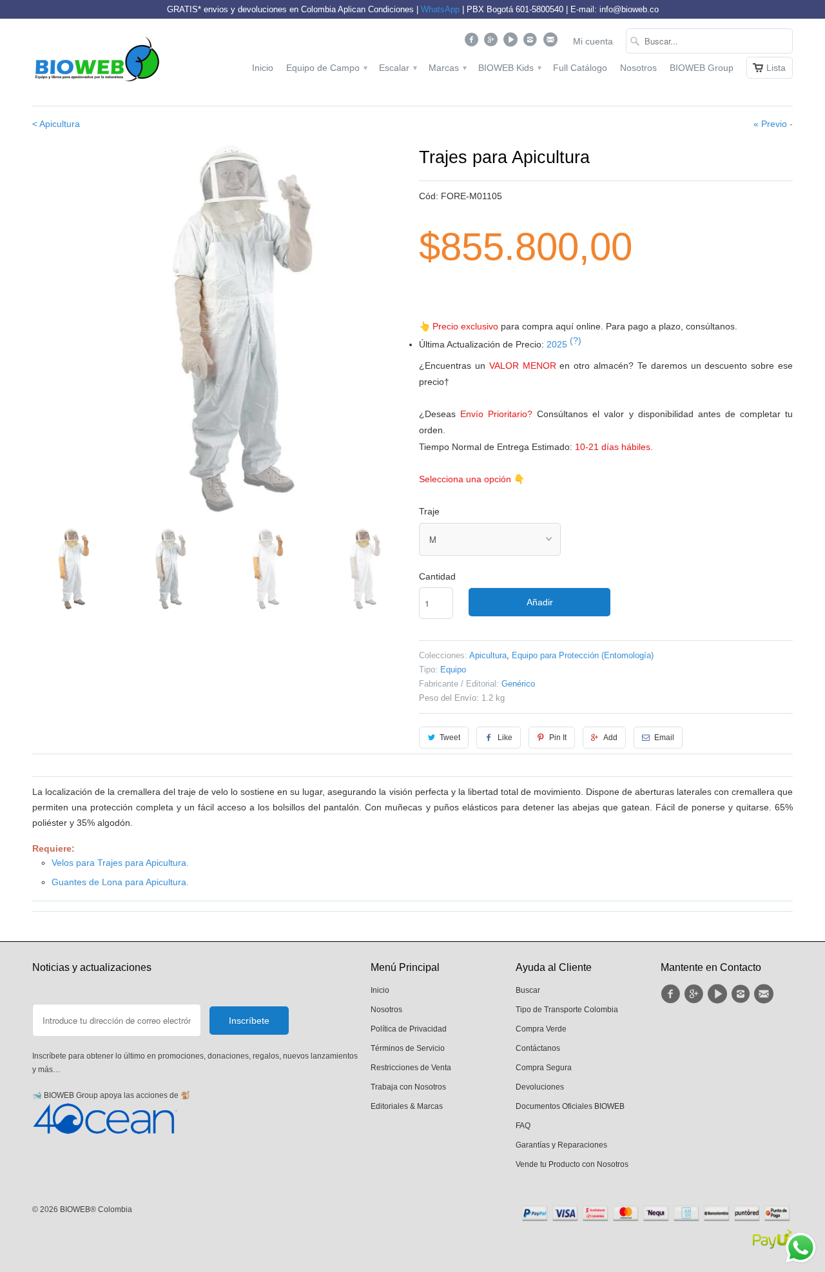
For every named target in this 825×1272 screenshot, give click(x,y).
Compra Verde (541, 1028)
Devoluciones (540, 1086)
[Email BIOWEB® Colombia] (551, 42)
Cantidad (437, 576)
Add (610, 737)
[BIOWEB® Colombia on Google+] (492, 42)
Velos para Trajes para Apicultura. (120, 862)
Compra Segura (544, 1067)
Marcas (447, 68)
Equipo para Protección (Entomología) (583, 655)
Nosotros (638, 68)
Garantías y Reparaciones (561, 1145)
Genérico (518, 684)
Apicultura (488, 655)
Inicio (262, 68)
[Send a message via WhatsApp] (801, 1248)
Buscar (528, 990)
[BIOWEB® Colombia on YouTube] (512, 42)
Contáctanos (538, 1048)
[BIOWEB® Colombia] (96, 62)
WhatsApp (440, 9)
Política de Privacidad (409, 1028)
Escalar (397, 68)
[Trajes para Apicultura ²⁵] (219, 331)
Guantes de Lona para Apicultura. (120, 882)
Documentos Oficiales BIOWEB (570, 1106)
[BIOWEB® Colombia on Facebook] (472, 42)
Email (664, 737)
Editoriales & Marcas (407, 1106)
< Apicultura (56, 124)
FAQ (523, 1125)
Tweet (450, 737)
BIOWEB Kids (509, 68)
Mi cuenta (593, 41)
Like (505, 737)
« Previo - (773, 124)
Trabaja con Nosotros (408, 1086)
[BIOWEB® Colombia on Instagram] (532, 42)
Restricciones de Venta (411, 1067)
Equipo (453, 669)
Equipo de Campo (326, 68)
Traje (429, 511)
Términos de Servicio (408, 1048)
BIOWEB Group (701, 68)
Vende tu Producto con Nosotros (572, 1164)
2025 (564, 344)
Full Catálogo (580, 68)
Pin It (558, 737)
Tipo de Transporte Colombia (567, 1009)
